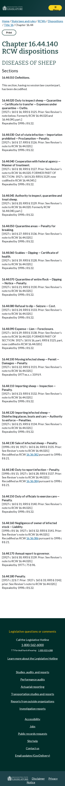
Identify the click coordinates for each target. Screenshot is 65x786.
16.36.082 (32, 454)
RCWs (42, 21)
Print (9, 32)
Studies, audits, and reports (32, 672)
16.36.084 (32, 481)
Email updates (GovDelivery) (32, 755)
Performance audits (32, 679)
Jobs (32, 726)
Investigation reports (32, 708)
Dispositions (55, 21)
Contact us (32, 748)
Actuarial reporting (32, 686)
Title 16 (8, 25)
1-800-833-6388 (45, 650)
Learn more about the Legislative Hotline (32, 658)
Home (5, 21)
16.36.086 (32, 538)
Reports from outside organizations (32, 701)
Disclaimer (38, 778)
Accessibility (32, 719)
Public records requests (32, 733)
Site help (32, 741)
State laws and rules (24, 21)
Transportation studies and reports (32, 694)
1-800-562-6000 (32, 645)
